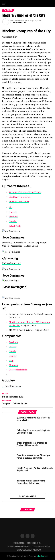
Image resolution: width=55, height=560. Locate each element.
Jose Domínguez (13, 275)
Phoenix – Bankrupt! (19, 201)
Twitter (12, 211)
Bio (10, 207)
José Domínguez (19, 22)
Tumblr (12, 355)
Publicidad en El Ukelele (41, 546)
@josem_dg (10, 258)
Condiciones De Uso (34, 543)
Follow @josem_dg (11, 263)
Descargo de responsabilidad (19, 546)
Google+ (13, 221)
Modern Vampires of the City (26, 31)
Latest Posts (15, 225)
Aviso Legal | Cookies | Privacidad (29, 550)
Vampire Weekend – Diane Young (25, 192)
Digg (11, 360)
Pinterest (13, 365)
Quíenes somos (18, 543)
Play (15, 36)
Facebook (13, 216)
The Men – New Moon (19, 196)
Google (12, 351)
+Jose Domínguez (14, 287)
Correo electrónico (18, 369)
